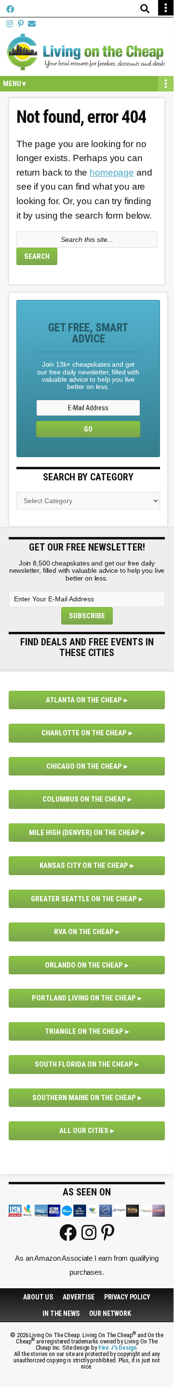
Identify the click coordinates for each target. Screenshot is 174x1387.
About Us (38, 1297)
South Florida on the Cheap (84, 1064)
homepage (112, 172)
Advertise (78, 1297)
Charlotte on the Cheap (84, 733)
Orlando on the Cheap (84, 965)
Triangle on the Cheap (84, 1031)
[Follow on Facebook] (10, 9)
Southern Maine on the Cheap (84, 1097)
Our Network (110, 1313)
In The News (60, 1313)
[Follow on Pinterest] (21, 24)
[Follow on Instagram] (9, 24)
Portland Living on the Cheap (84, 998)
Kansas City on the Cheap (84, 865)
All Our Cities (83, 1130)
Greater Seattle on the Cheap (84, 899)
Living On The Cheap (87, 52)
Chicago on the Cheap (84, 766)
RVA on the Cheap (84, 931)
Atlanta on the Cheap (84, 700)
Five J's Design (117, 1347)
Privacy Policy (127, 1297)
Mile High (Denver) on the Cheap (84, 832)
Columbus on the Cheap (84, 799)
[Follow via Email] (32, 24)
